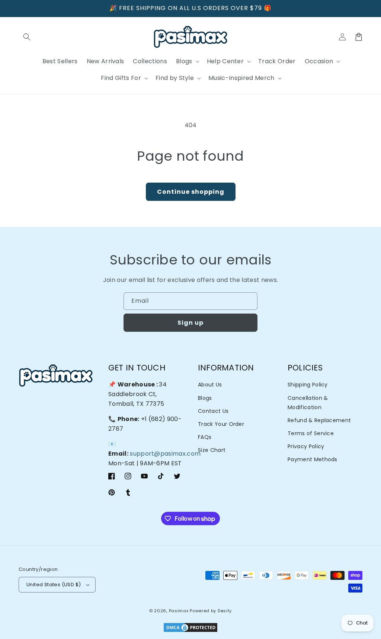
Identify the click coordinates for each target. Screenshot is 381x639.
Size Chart (211, 450)
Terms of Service (311, 433)
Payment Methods (312, 459)
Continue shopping (190, 191)
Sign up (190, 322)
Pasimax (179, 611)
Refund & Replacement (319, 420)
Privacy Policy (306, 446)
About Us (210, 384)
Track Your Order (221, 424)
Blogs (205, 398)
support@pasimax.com (165, 453)
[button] (27, 37)
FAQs (204, 437)
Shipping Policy (308, 384)
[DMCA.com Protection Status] (190, 628)
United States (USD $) (53, 584)
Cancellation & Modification (308, 402)
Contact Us (213, 411)
